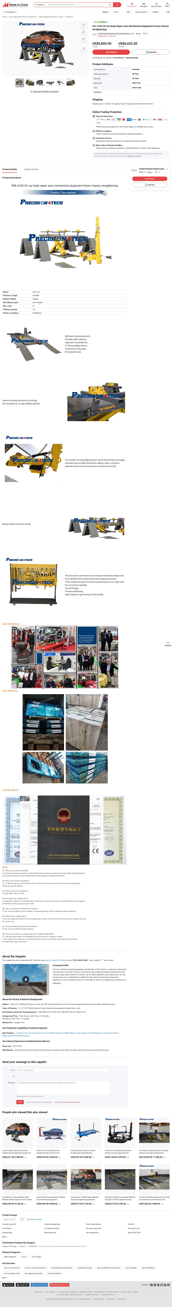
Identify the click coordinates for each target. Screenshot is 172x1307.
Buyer (116, 12)
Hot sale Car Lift (134, 1228)
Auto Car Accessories (12, 1268)
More (4, 1278)
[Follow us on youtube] (161, 1285)
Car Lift (24, 1257)
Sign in (167, 6)
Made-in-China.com (76, 1294)
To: (14, 1076)
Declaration (110, 1299)
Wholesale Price (100, 1292)
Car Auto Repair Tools (12, 1273)
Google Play (22, 1285)
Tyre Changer (82, 1033)
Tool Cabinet (6, 1228)
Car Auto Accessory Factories (35, 1268)
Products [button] (40, 4)
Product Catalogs (35, 1219)
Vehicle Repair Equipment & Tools (51, 17)
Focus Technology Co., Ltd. (69, 1299)
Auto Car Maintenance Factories (108, 1268)
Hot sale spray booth (93, 1228)
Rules (168, 12)
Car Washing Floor (95, 1033)
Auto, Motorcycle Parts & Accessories (22, 17)
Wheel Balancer (70, 1033)
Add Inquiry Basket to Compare (46, 91)
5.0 (142, 172)
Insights (135, 1292)
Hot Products (38, 1292)
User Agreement (99, 1299)
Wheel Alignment (57, 1033)
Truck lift (131, 1224)
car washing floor (92, 1232)
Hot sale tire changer (51, 1228)
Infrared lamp (7, 1232)
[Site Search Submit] (117, 4)
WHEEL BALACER (134, 1232)
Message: (11, 1082)
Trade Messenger (39, 1285)
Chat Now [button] (152, 52)
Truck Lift (46, 1033)
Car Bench (69, 17)
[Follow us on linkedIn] (168, 1285)
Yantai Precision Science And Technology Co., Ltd (116, 33)
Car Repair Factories (84, 1268)
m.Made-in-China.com (92, 1294)
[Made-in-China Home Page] (15, 4)
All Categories (10, 12)
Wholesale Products (86, 1292)
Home (4, 17)
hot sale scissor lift (9, 1224)
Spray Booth (36, 1033)
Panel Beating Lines (22, 1035)
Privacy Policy (121, 1299)
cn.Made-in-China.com (108, 1294)
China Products (50, 1292)
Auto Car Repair (131, 1268)
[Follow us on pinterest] (165, 1285)
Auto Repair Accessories (33, 1273)
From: (13, 1070)
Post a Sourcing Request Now (67, 1102)
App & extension (141, 12)
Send (20, 1102)
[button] (110, 5)
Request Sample (132, 58)
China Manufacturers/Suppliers (67, 1292)
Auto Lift (27, 1033)
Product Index (126, 1292)
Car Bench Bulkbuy (54, 1273)
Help (128, 12)
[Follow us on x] (155, 1285)
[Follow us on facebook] (151, 1285)
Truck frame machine (93, 1224)
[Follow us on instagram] (158, 1285)
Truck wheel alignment (52, 1224)
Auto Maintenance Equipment (61, 1268)
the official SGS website (58, 960)
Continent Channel (113, 1292)
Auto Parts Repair (148, 1268)
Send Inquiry (111, 52)
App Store (8, 1285)
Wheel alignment (50, 1232)
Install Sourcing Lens (60, 1285)
